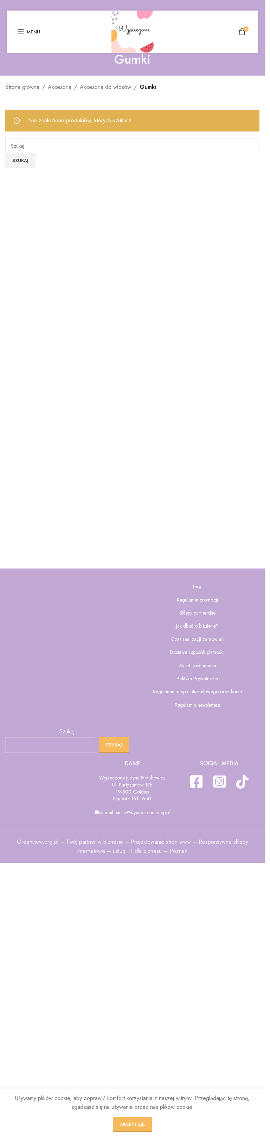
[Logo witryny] (132, 31)
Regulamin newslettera (197, 705)
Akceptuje (132, 1124)
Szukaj (67, 731)
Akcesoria (59, 87)
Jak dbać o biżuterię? (197, 626)
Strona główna (22, 87)
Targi (197, 586)
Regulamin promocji (197, 600)
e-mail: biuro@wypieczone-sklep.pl (134, 812)
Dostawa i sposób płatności (197, 652)
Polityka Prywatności (197, 678)
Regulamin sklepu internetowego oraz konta (197, 691)
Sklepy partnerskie (197, 613)
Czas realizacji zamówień (197, 639)
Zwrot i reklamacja (197, 665)
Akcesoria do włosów (105, 87)
